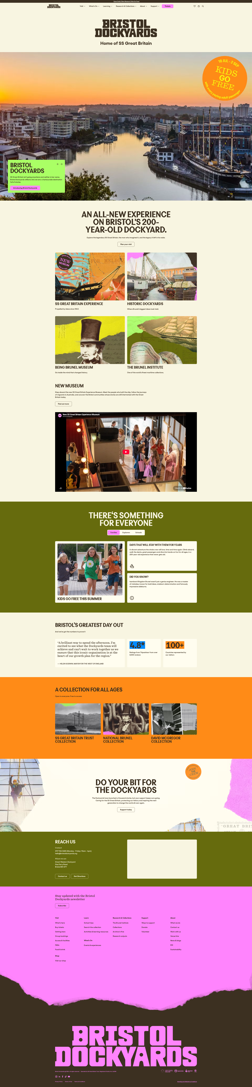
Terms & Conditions (79, 1081)
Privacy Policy (59, 1081)
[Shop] (199, 6)
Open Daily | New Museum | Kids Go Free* (126, 1)
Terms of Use (68, 1081)
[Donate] (194, 6)
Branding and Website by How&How (187, 1081)
